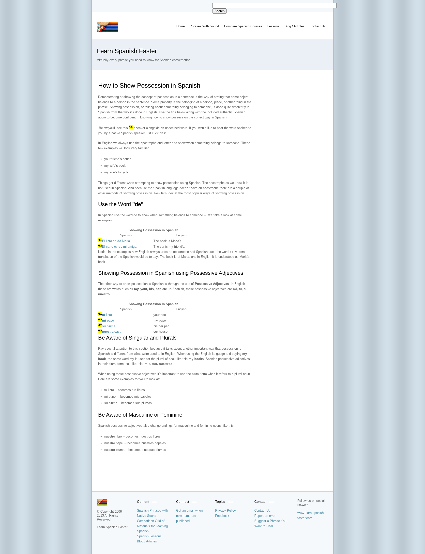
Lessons (273, 26)
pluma (108, 326)
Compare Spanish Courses (243, 26)
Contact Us (318, 26)
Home (180, 26)
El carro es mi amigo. (119, 246)
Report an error (264, 516)
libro (107, 315)
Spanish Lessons (149, 536)
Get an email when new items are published (189, 516)
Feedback (222, 516)
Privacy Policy (225, 510)
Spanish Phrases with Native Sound (152, 513)
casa (111, 331)
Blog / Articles (294, 26)
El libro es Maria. (116, 241)
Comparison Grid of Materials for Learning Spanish (152, 526)
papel (108, 320)
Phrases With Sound (204, 26)
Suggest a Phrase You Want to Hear (270, 523)
